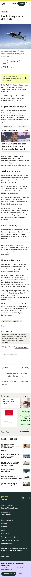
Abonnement (5, 556)
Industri (4, 11)
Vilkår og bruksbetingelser (10, 540)
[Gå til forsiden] (3, 3)
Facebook (4, 523)
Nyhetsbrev (5, 533)
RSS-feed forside (7, 520)
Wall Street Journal (13, 85)
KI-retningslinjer (6, 543)
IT (21, 321)
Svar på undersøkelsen (9, 573)
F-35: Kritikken (6, 321)
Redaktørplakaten (16, 550)
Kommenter (15, 61)
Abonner (21, 3)
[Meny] (28, 3)
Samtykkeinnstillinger (8, 537)
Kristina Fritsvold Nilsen (9, 508)
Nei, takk (21, 573)
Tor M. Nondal (6, 515)
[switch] (26, 78)
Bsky (3, 530)
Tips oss (25, 498)
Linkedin (4, 527)
